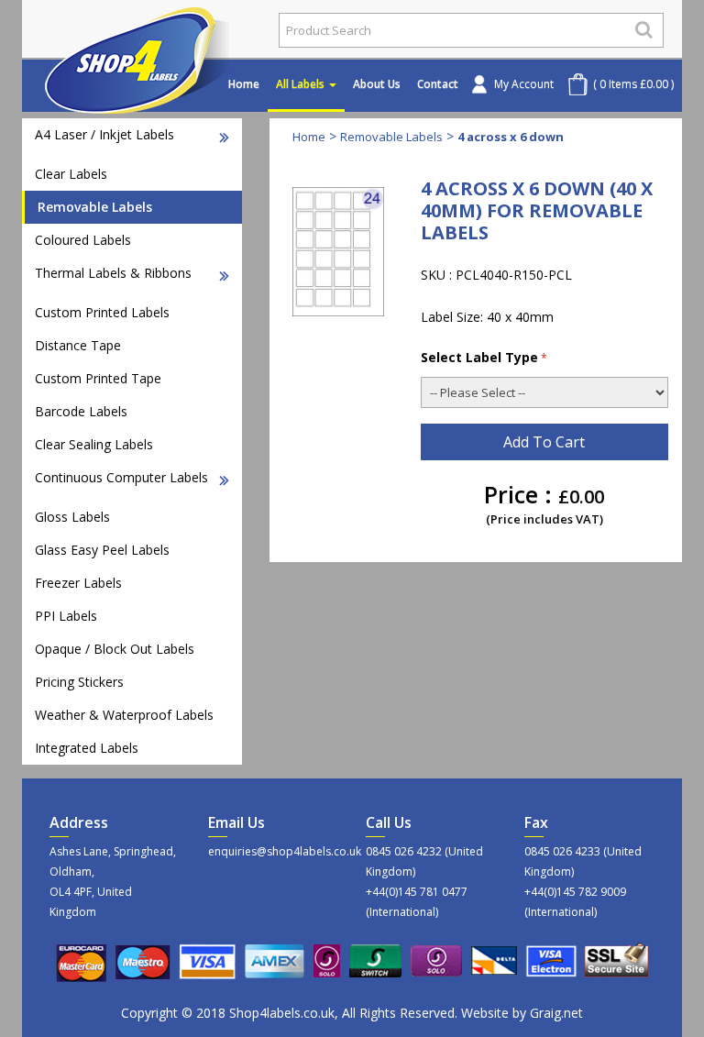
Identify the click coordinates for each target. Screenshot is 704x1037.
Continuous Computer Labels (121, 477)
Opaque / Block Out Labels (114, 648)
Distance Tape (78, 345)
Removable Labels (95, 206)
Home (243, 84)
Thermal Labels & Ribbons (113, 272)
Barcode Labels (81, 411)
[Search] (644, 29)
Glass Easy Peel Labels (102, 549)
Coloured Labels (83, 239)
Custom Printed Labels (102, 312)
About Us (377, 84)
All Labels (301, 84)
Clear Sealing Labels (94, 444)
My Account (524, 84)
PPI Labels (66, 615)
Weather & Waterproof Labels (124, 714)
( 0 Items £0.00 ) (633, 84)
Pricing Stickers (79, 681)
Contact (437, 84)
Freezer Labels (78, 582)
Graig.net (556, 1012)
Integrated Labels (86, 747)
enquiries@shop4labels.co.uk (273, 851)
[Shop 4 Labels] (143, 30)
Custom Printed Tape (98, 378)
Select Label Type (479, 357)
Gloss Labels (72, 516)
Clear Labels (71, 173)
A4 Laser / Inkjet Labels (104, 134)
